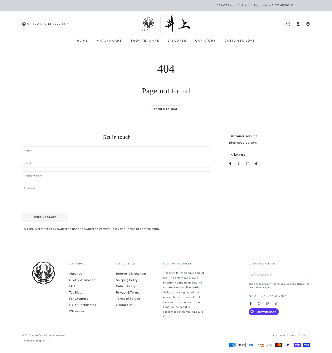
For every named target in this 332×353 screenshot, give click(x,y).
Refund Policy (126, 286)
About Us (75, 273)
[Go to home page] (166, 23)
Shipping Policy (127, 280)
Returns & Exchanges (131, 273)
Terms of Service (138, 229)
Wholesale (76, 311)
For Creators (78, 298)
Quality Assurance (82, 280)
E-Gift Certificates (82, 305)
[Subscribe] (308, 274)
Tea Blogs (76, 292)
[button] (288, 24)
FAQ (72, 286)
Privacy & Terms (127, 292)
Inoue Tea (37, 335)
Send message (45, 217)
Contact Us (124, 305)
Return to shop (166, 109)
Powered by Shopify (33, 340)
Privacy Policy (109, 229)
